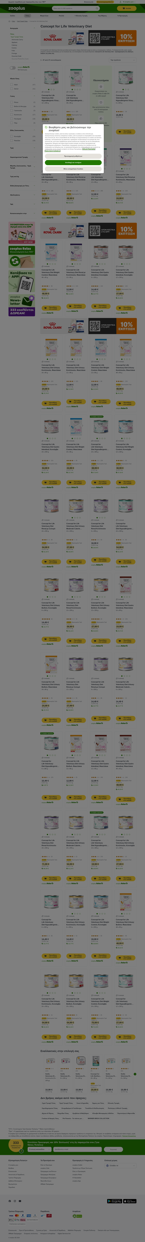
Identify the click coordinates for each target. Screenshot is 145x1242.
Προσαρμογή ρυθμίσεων (73, 156)
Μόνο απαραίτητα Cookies (73, 169)
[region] (73, 148)
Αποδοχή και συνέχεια (73, 162)
